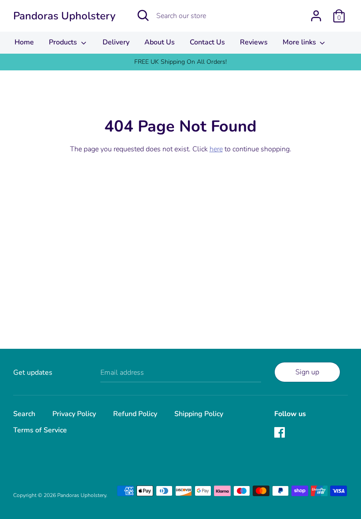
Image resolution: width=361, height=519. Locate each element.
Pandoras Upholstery (64, 16)
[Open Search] (143, 15)
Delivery (116, 42)
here (216, 149)
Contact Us (207, 42)
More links (300, 42)
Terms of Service (40, 430)
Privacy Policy (74, 414)
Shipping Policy (198, 414)
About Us (159, 42)
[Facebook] (280, 433)
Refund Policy (135, 414)
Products (64, 42)
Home (24, 42)
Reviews (254, 42)
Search (24, 414)
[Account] (316, 12)
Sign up (307, 372)
